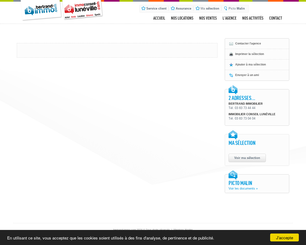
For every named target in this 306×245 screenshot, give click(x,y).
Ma (210, 8)
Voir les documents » (243, 188)
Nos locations (182, 18)
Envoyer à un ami (247, 75)
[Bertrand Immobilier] (41, 10)
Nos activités (252, 18)
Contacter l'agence (248, 43)
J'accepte (284, 237)
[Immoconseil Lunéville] (83, 10)
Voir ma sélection (247, 158)
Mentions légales (183, 229)
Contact (275, 18)
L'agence (229, 18)
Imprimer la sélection (249, 54)
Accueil (159, 18)
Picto (237, 8)
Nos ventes (208, 18)
